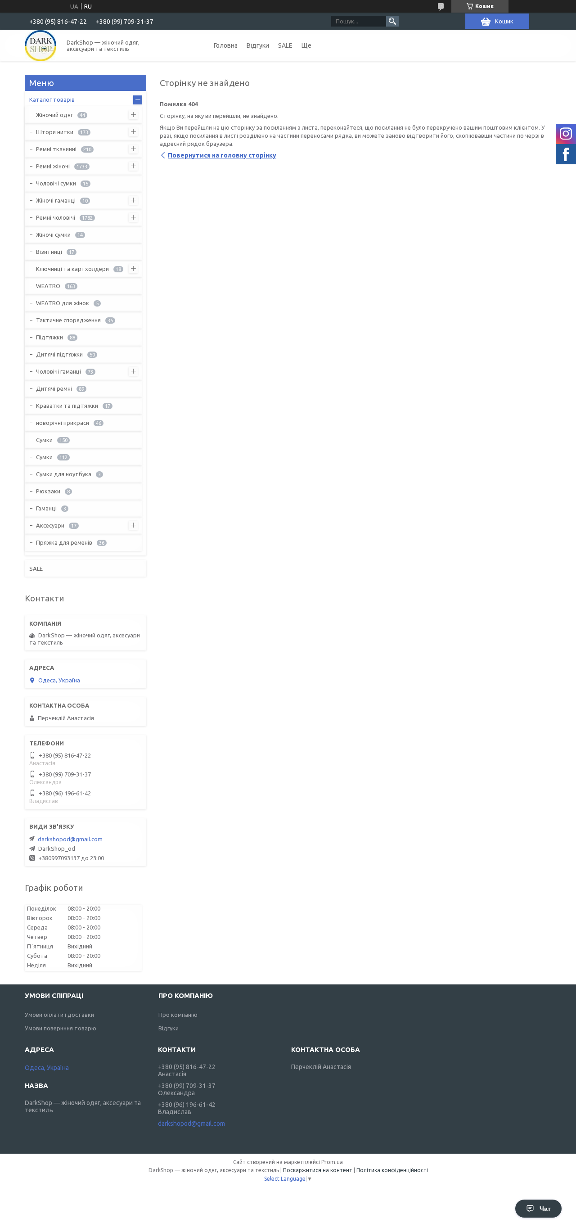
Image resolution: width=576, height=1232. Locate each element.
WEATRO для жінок (62, 303)
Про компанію (178, 1014)
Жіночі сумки (53, 234)
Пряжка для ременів (64, 542)
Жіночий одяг (54, 115)
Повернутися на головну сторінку (222, 155)
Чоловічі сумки (56, 183)
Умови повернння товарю (60, 1028)
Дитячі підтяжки (59, 354)
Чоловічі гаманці (58, 371)
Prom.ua (332, 1162)
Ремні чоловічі (55, 217)
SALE (285, 45)
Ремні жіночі (53, 166)
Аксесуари (50, 525)
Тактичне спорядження (68, 320)
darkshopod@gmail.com (70, 839)
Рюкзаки (48, 491)
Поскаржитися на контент (317, 1170)
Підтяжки (49, 337)
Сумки (44, 440)
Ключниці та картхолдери (72, 269)
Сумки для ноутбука (63, 474)
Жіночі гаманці (56, 200)
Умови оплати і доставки (59, 1014)
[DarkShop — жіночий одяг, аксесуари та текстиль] (40, 45)
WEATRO (48, 286)
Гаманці (46, 508)
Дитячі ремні (54, 388)
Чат (545, 1208)
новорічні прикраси (62, 423)
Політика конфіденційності (392, 1170)
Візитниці (49, 251)
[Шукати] (392, 21)
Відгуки (258, 45)
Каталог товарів (52, 99)
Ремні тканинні (56, 149)
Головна (226, 45)
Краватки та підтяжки (67, 405)
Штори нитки (54, 132)
